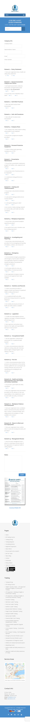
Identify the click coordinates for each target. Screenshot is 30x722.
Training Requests (10, 542)
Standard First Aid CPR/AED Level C (14, 638)
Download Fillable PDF (15, 508)
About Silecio (9, 549)
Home (6, 24)
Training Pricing (9, 539)
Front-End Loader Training (12, 604)
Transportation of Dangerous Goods (14, 640)
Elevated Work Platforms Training (13, 609)
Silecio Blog (8, 556)
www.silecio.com (11, 698)
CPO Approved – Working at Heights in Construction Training (15, 592)
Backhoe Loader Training (11, 606)
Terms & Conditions (10, 565)
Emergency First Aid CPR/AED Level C (14, 635)
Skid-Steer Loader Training (12, 602)
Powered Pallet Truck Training (13, 618)
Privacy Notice (9, 563)
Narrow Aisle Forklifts (11, 616)
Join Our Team (9, 553)
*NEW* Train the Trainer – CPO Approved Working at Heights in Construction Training (15, 588)
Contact (7, 558)
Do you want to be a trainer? (12, 551)
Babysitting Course (10, 645)
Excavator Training (10, 599)
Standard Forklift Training (11, 613)
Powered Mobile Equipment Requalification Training (12, 621)
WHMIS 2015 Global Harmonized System (15, 642)
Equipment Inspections (11, 546)
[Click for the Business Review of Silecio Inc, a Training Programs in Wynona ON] (11, 571)
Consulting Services (10, 544)
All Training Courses (10, 537)
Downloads (8, 560)
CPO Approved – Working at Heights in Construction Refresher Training (15, 596)
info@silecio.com (12, 697)
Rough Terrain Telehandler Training (14, 611)
